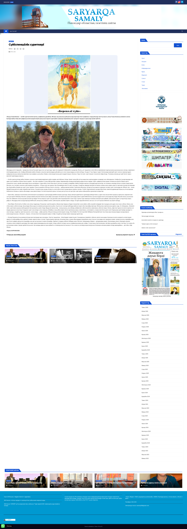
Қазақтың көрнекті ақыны (125, 234)
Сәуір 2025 (145, 369)
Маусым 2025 (145, 361)
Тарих (143, 85)
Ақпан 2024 (145, 423)
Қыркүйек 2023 (146, 443)
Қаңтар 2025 (145, 381)
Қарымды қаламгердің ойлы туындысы (24, 258)
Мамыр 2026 (145, 319)
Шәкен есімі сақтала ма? (62, 258)
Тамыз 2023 (145, 446)
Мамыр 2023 (145, 458)
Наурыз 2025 (145, 373)
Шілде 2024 (145, 404)
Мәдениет (11, 41)
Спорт (143, 81)
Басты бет (13, 31)
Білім (143, 65)
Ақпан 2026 (145, 330)
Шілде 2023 (145, 450)
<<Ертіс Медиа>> (130, 496)
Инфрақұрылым (146, 68)
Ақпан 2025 (145, 377)
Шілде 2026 (145, 311)
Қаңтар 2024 (145, 427)
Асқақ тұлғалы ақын (105, 258)
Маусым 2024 (145, 408)
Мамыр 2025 (145, 365)
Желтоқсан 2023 (146, 431)
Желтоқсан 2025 (146, 338)
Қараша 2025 (145, 342)
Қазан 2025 (145, 346)
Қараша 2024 (145, 388)
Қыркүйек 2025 (146, 350)
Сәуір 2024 (145, 415)
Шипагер (143, 480)
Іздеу (143, 40)
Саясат (144, 78)
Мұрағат (179, 234)
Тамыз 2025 (145, 354)
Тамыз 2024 (145, 400)
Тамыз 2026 (145, 307)
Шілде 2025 (145, 357)
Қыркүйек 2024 (146, 396)
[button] (182, 31)
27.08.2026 (10, 485)
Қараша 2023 (145, 435)
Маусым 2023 (145, 454)
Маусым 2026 (145, 315)
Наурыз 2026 (145, 326)
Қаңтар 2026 (145, 334)
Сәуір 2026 (145, 323)
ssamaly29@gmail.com (143, 505)
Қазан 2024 (145, 392)
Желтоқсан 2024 (146, 384)
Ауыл (143, 58)
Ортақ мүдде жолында (148, 216)
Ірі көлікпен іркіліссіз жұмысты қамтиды (153, 220)
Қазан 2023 (145, 439)
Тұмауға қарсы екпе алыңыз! (150, 224)
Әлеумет (144, 61)
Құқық (143, 71)
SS (101, 526)
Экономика (145, 88)
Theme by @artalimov (89, 526)
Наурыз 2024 (145, 419)
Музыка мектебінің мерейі (17, 234)
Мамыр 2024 (145, 412)
